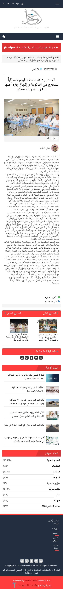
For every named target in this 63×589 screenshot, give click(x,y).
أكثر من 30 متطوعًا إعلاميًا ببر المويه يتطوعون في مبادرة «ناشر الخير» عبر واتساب (24, 439)
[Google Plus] (18, 4)
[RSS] (4, 4)
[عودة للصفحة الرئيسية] (31, 17)
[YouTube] (22, 4)
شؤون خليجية (53, 483)
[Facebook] (13, 4)
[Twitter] (8, 4)
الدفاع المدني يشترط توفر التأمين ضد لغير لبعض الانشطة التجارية (26, 377)
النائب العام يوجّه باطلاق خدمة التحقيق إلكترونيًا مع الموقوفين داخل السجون (27, 414)
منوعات (56, 500)
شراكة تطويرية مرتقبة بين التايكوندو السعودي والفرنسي (27, 47)
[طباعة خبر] (48, 139)
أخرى (50, 521)
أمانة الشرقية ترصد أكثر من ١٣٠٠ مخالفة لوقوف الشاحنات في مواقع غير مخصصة (27, 402)
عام (58, 494)
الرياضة (56, 472)
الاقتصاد (56, 466)
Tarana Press (31, 581)
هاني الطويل (44, 148)
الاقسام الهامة (55, 522)
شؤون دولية (54, 489)
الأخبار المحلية (52, 58)
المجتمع (56, 477)
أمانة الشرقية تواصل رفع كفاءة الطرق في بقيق (24, 425)
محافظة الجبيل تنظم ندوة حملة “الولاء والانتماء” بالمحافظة (27, 389)
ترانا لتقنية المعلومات (28, 585)
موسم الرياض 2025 (51, 506)
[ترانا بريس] (14, 585)
